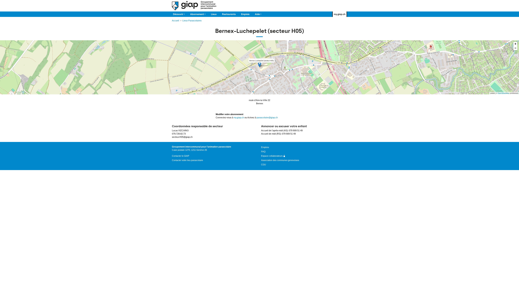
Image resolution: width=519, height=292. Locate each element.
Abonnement (197, 14)
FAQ (263, 151)
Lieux (214, 14)
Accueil (175, 20)
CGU (263, 164)
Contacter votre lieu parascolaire (187, 160)
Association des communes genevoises (280, 160)
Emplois (245, 14)
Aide (257, 14)
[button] (259, 64)
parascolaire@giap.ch (267, 117)
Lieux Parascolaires (192, 20)
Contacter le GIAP (180, 156)
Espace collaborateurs (272, 156)
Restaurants (229, 14)
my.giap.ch (339, 14)
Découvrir (178, 14)
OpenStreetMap (503, 93)
